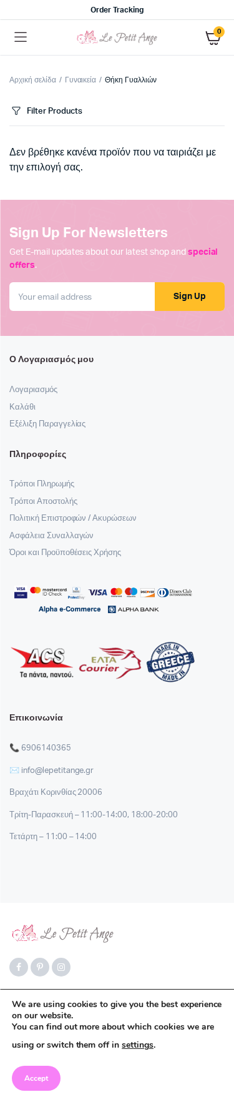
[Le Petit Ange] (117, 37)
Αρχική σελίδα (32, 80)
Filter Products (54, 111)
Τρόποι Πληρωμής (41, 484)
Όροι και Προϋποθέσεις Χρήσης (65, 553)
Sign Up (189, 296)
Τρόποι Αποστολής (43, 502)
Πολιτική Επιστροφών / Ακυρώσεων (73, 518)
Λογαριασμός (33, 390)
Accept (36, 1078)
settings (138, 1045)
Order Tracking (117, 10)
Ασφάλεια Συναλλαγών (51, 536)
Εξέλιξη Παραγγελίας (47, 424)
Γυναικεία (81, 80)
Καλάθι (22, 407)
